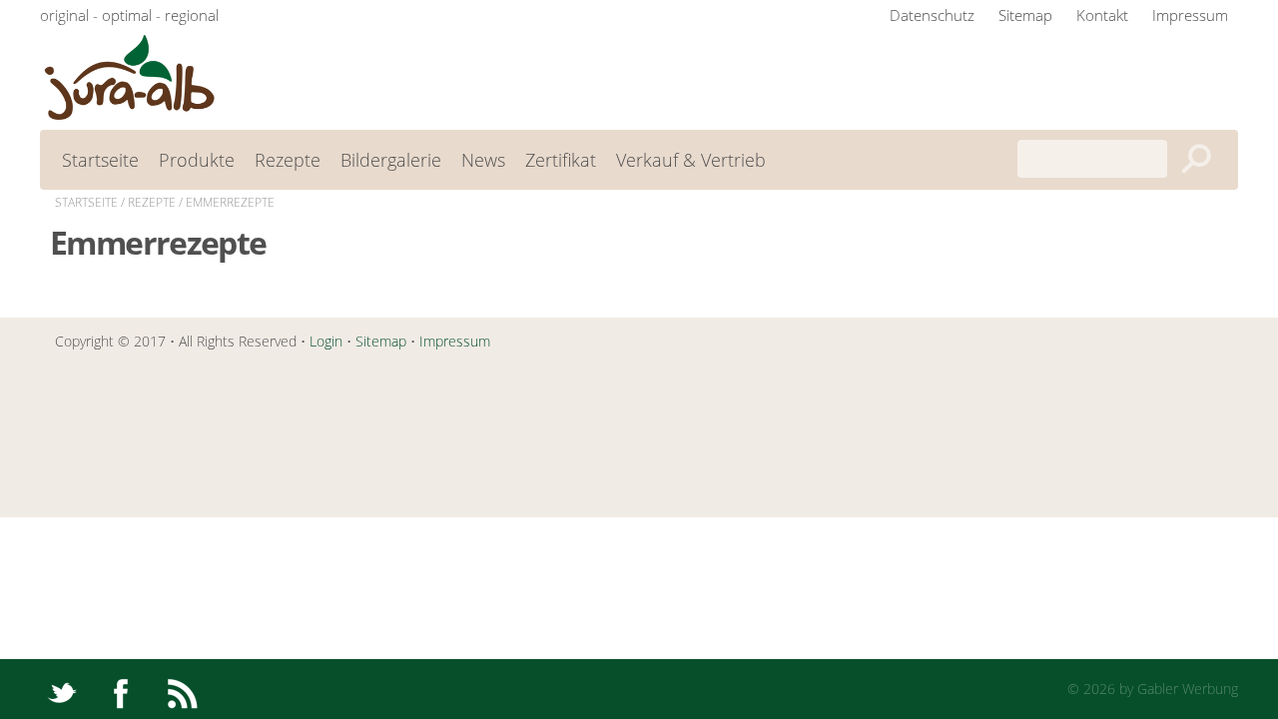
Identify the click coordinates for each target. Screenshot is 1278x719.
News (483, 160)
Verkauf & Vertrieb (691, 160)
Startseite (100, 160)
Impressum (1190, 15)
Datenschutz (932, 15)
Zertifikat (560, 160)
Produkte (197, 160)
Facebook (121, 689)
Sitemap (1025, 15)
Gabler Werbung (1187, 688)
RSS (182, 689)
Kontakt (1102, 15)
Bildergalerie (390, 160)
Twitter (60, 689)
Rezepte (287, 160)
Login (326, 341)
